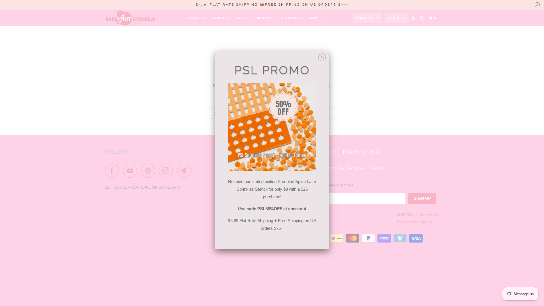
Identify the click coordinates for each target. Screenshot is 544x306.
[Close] (322, 56)
